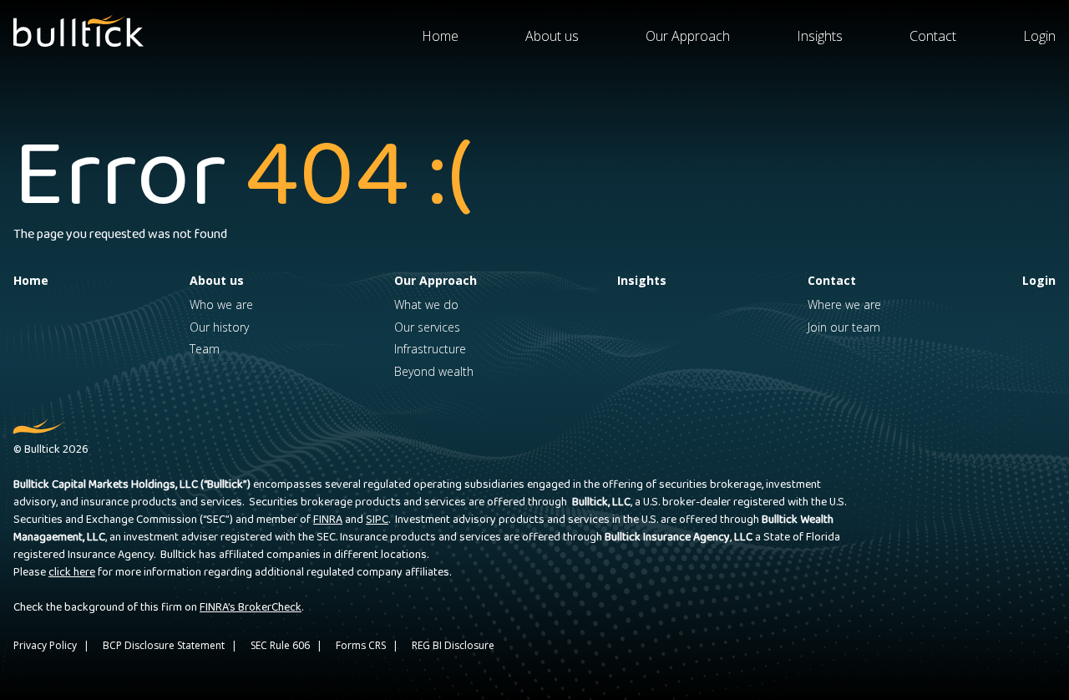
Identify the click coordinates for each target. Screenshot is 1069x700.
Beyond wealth (434, 371)
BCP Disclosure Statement (164, 645)
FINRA (327, 519)
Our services (427, 327)
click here (71, 572)
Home (440, 36)
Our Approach (688, 36)
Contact (932, 36)
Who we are (221, 304)
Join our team (844, 327)
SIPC (377, 519)
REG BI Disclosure (453, 645)
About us (552, 36)
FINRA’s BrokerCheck (250, 607)
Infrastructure (430, 349)
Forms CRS (361, 645)
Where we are (844, 304)
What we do (426, 304)
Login (1039, 36)
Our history (219, 327)
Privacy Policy (45, 645)
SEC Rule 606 (280, 645)
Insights (820, 36)
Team (205, 349)
